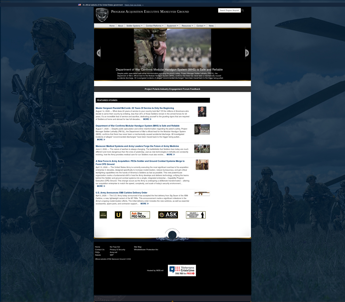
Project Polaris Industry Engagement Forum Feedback (172, 89)
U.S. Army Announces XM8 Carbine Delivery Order (121, 192)
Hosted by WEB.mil (155, 270)
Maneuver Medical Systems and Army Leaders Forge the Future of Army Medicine (137, 146)
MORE (146, 119)
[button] (134, 5)
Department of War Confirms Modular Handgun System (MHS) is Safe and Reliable (138, 125)
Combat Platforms (153, 25)
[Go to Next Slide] (247, 53)
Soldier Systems (133, 25)
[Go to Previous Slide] (99, 53)
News (211, 25)
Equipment (171, 25)
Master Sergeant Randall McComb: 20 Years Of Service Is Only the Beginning (135, 108)
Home (112, 25)
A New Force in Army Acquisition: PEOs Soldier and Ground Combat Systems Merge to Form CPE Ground (140, 162)
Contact (200, 25)
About (120, 25)
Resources (186, 25)
